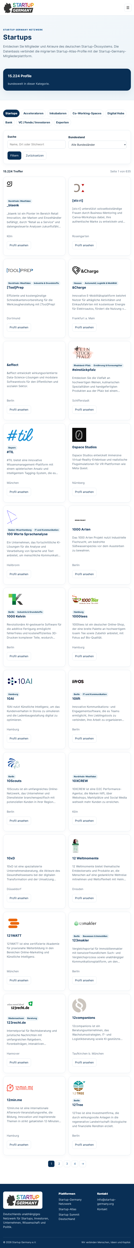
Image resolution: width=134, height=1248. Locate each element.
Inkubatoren (58, 113)
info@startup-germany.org (106, 1202)
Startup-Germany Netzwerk (70, 1202)
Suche (12, 136)
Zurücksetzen (35, 155)
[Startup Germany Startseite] (18, 8)
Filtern (14, 155)
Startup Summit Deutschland (69, 1217)
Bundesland (76, 137)
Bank (8, 122)
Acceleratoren (33, 113)
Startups (11, 113)
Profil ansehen (19, 245)
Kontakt (102, 1209)
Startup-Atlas (67, 1209)
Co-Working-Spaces (87, 113)
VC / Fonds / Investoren (34, 122)
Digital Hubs (115, 113)
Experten (62, 122)
